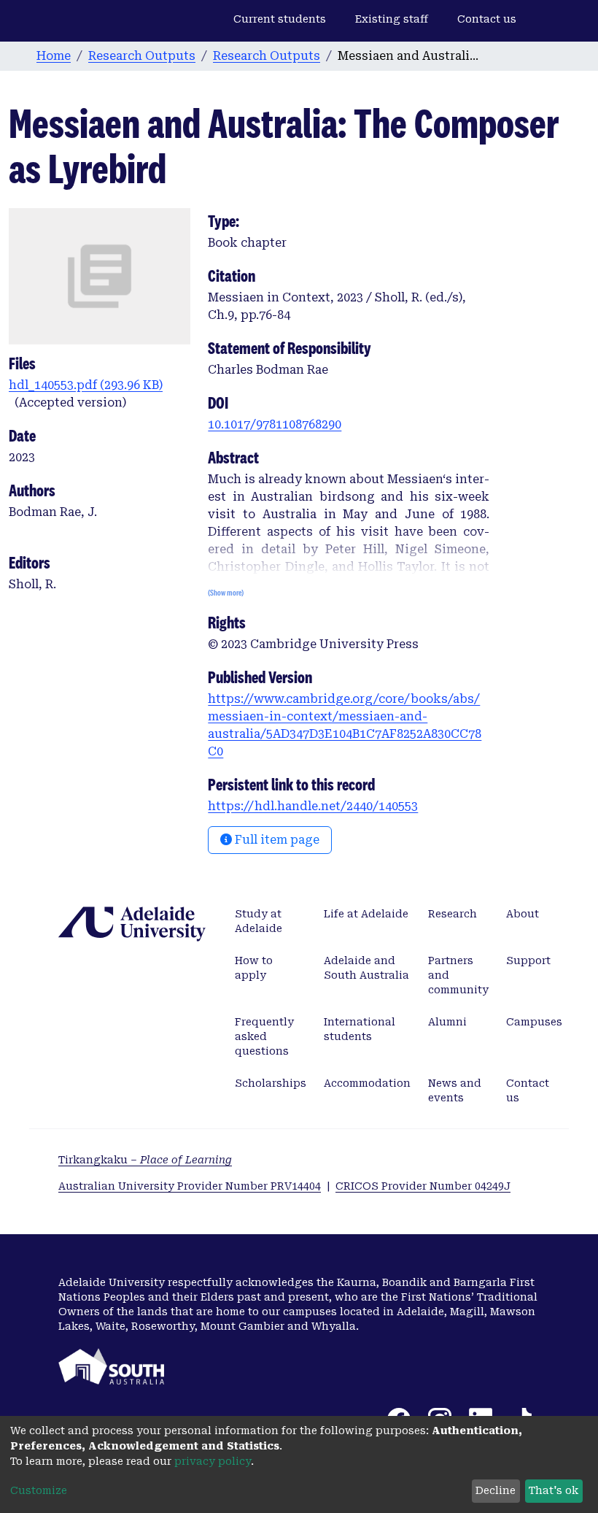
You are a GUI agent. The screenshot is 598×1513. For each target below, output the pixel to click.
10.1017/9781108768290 (274, 424)
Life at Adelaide (366, 914)
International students (359, 1029)
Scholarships (270, 1083)
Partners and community (458, 975)
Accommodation (367, 1083)
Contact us (486, 19)
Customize (38, 1490)
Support (528, 960)
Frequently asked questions (264, 1036)
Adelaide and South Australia (366, 968)
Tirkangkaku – (145, 1160)
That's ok (553, 1490)
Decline (495, 1490)
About (522, 914)
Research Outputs (141, 56)
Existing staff (391, 19)
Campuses (534, 1022)
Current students (279, 19)
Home (53, 56)
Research (452, 914)
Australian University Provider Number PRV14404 (189, 1186)
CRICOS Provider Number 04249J (422, 1186)
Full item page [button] (275, 840)
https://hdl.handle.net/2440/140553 (313, 806)
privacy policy (212, 1461)
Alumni (447, 1022)
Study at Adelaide (258, 921)
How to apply (254, 968)
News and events (454, 1090)
